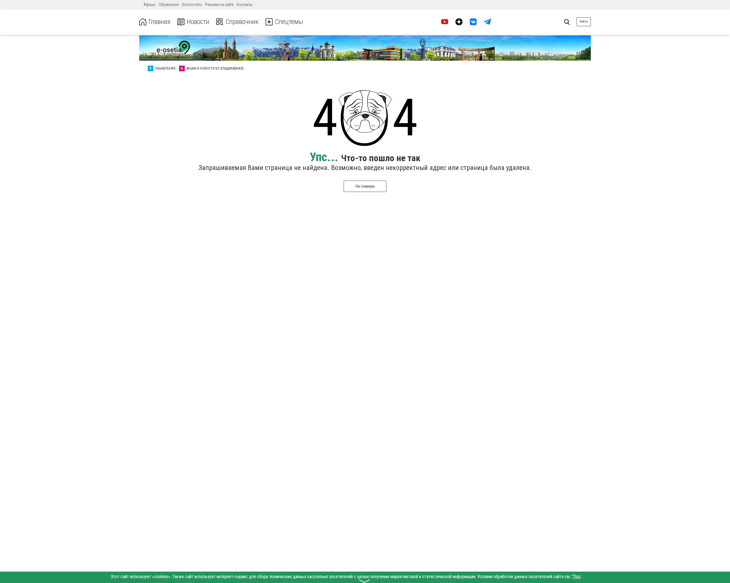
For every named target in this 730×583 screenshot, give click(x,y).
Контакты (244, 4)
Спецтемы (289, 22)
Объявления (169, 4)
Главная (160, 22)
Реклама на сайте (219, 4)
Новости (198, 22)
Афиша (149, 4)
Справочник (242, 22)
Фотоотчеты (192, 4)
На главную (365, 186)
